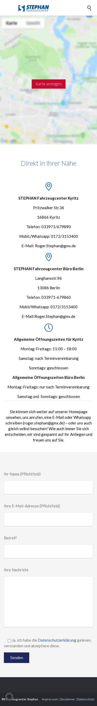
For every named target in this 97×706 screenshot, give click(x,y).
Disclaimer (67, 699)
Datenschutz (86, 699)
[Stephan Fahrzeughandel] (52, 7)
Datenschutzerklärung (57, 640)
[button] (9, 696)
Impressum (50, 699)
